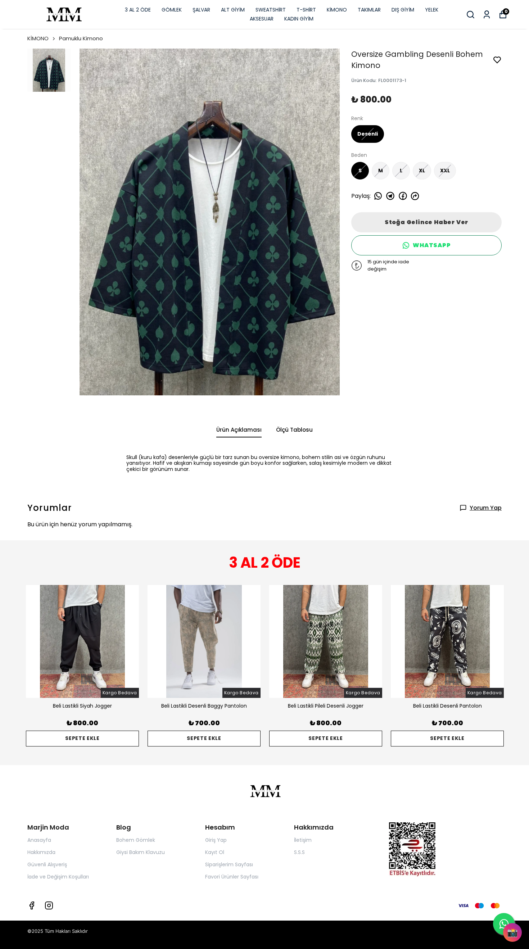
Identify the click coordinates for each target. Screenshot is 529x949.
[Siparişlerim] (486, 14)
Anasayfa (39, 840)
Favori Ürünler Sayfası (231, 876)
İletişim (303, 840)
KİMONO (337, 9)
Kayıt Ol (214, 852)
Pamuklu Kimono (81, 38)
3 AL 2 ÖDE (138, 9)
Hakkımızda (41, 852)
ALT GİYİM (233, 9)
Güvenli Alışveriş (47, 864)
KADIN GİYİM (298, 18)
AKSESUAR (261, 18)
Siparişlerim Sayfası (229, 864)
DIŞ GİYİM (403, 9)
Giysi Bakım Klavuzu (140, 852)
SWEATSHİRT (271, 9)
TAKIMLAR (369, 9)
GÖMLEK (172, 9)
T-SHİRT (306, 9)
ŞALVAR (201, 9)
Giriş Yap (216, 840)
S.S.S (299, 852)
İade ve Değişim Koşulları (58, 876)
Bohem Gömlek (135, 840)
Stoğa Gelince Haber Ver (426, 222)
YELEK (431, 9)
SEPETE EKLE (82, 738)
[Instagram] (49, 905)
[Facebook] (31, 905)
